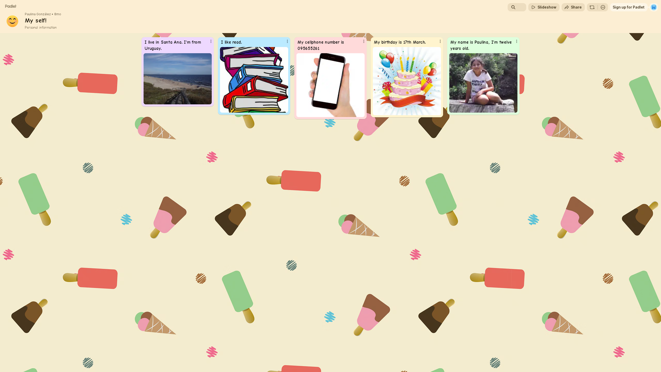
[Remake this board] (592, 7)
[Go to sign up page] (654, 7)
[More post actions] (211, 41)
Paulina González (38, 14)
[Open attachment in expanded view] (178, 78)
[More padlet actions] (603, 7)
